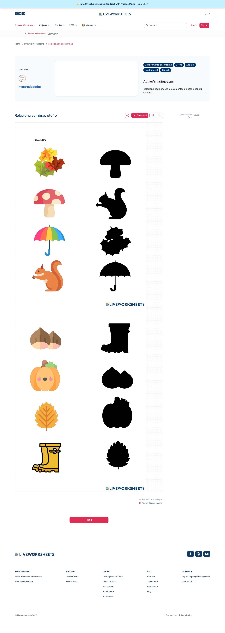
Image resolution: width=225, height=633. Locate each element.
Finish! (89, 519)
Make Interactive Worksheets (28, 576)
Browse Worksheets (24, 25)
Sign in (194, 25)
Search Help (152, 586)
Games (89, 25)
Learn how (143, 4)
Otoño (179, 64)
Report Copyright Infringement (196, 576)
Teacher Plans (72, 576)
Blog (149, 591)
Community (152, 581)
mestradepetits (29, 87)
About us (151, 576)
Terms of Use (171, 615)
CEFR (71, 25)
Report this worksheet (152, 503)
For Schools (108, 596)
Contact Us (187, 581)
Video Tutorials (109, 581)
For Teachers (108, 586)
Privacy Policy (185, 615)
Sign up (204, 25)
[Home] (115, 14)
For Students (108, 591)
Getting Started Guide (113, 576)
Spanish (166, 70)
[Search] (147, 25)
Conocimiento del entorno (158, 64)
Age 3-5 (190, 64)
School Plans (71, 581)
